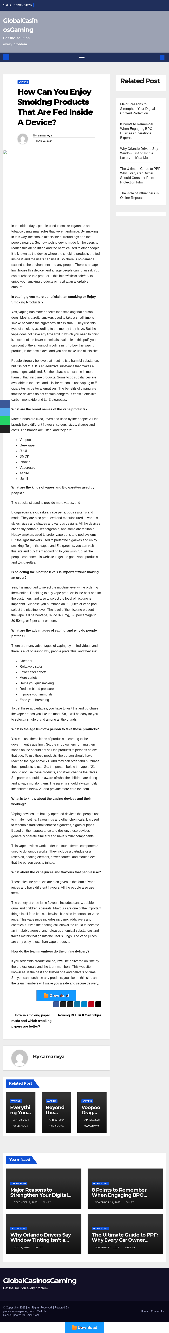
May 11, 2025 (22, 1247)
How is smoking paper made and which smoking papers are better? (31, 1020)
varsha (130, 1247)
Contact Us (157, 1311)
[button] (155, 57)
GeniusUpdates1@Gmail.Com (21, 1315)
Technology (19, 1183)
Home (144, 1311)
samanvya (45, 135)
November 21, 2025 (108, 1202)
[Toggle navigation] (82, 57)
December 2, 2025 (26, 1202)
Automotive (18, 1228)
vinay (47, 1202)
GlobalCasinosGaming (40, 1280)
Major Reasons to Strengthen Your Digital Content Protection (137, 108)
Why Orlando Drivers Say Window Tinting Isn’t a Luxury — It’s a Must (139, 153)
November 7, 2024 (107, 1247)
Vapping (23, 82)
